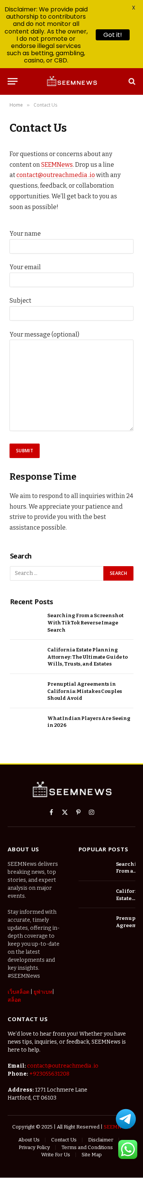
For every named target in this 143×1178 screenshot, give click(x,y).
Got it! (112, 34)
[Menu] (13, 81)
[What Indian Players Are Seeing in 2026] (26, 726)
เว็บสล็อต (18, 992)
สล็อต (14, 1000)
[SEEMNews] (71, 81)
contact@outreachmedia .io (55, 175)
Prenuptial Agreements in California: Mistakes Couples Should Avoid (84, 691)
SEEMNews (57, 164)
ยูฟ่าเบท (43, 992)
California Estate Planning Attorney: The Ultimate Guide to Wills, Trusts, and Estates (87, 657)
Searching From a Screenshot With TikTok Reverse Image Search (85, 622)
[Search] (131, 81)
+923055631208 (49, 1074)
